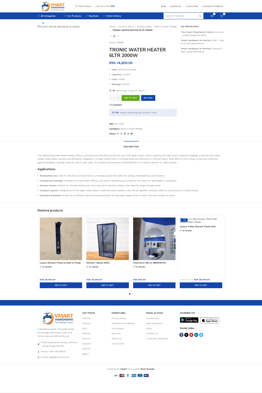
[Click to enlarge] (43, 23)
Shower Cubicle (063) (97, 262)
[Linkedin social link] (128, 134)
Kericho (86, 348)
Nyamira (86, 343)
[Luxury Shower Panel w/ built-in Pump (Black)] (61, 239)
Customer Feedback (157, 338)
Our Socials (152, 318)
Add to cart (130, 98)
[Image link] (58, 317)
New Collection (154, 323)
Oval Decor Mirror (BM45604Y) (149, 262)
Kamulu (86, 323)
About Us (117, 338)
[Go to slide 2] (132, 294)
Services (116, 333)
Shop (149, 328)
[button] (61, 285)
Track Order (118, 343)
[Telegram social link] (132, 134)
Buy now (148, 98)
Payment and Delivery (123, 323)
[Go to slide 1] (129, 294)
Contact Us (152, 333)
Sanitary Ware (144, 26)
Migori (85, 354)
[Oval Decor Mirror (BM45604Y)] (154, 239)
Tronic (120, 42)
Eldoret (86, 333)
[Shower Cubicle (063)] (107, 239)
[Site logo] (53, 6)
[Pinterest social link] (125, 134)
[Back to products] (114, 36)
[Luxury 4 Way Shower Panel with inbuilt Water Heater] (201, 221)
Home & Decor (126, 26)
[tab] (131, 145)
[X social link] (121, 134)
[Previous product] (111, 36)
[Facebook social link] (118, 134)
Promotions (118, 328)
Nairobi (86, 318)
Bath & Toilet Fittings (166, 26)
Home (112, 26)
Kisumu (86, 338)
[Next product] (117, 36)
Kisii (84, 328)
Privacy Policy (119, 318)
